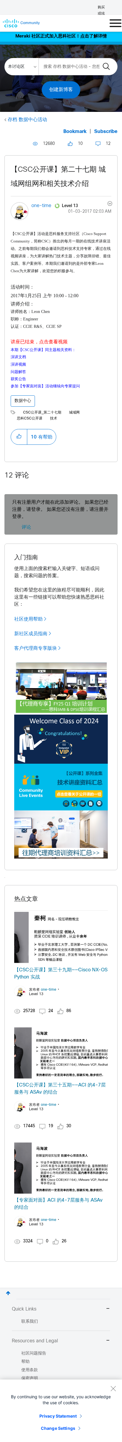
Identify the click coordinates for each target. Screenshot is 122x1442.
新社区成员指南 (30, 633)
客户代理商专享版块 (35, 648)
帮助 (25, 1362)
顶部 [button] (8, 1293)
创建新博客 (61, 89)
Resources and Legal (35, 1341)
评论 (26, 527)
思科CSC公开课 (29, 418)
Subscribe (106, 131)
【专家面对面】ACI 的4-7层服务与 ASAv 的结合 (58, 1204)
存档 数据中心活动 (27, 120)
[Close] (113, 1388)
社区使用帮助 (28, 619)
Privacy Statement (58, 1415)
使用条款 (29, 1370)
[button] (19, 437)
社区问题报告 (33, 1353)
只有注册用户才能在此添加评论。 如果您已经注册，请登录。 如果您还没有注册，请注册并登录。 (60, 509)
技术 (53, 418)
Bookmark (74, 131)
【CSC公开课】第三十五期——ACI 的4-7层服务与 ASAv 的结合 (60, 1089)
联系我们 (29, 1322)
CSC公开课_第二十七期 (42, 412)
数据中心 (23, 401)
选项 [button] (106, 204)
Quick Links (24, 1309)
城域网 (74, 412)
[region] (61, 1411)
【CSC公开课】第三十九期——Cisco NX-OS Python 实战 (60, 973)
